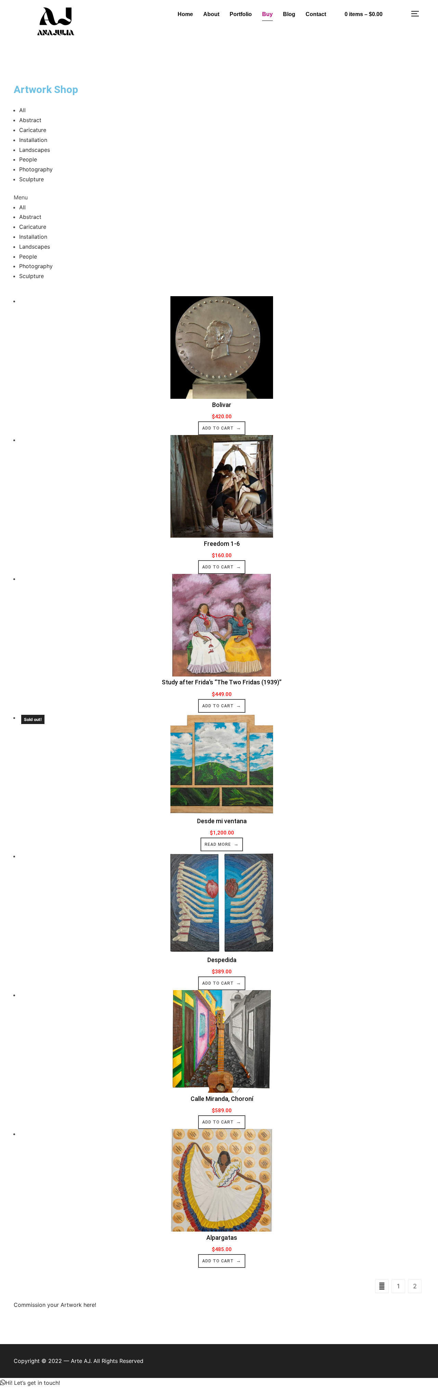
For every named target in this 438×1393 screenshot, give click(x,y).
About (211, 14)
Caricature (32, 130)
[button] (219, 197)
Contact (316, 14)
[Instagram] (398, 12)
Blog (289, 14)
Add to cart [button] (218, 428)
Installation (33, 139)
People (28, 159)
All (22, 110)
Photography (36, 169)
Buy (267, 14)
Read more (218, 844)
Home (185, 14)
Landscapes (34, 149)
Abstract (30, 120)
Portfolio (241, 14)
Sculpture (31, 179)
